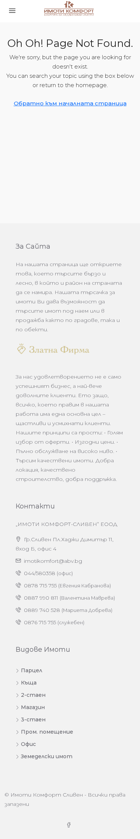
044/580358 (39, 573)
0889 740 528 (42, 610)
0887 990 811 (41, 597)
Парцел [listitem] (31, 670)
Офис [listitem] (28, 744)
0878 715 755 (40, 585)
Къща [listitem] (29, 682)
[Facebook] (70, 825)
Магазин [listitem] (33, 707)
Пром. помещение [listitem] (47, 731)
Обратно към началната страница (70, 103)
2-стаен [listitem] (33, 695)
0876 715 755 (40, 622)
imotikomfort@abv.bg (53, 561)
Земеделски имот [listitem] (46, 756)
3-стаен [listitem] (33, 719)
